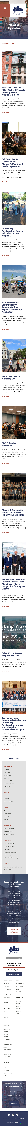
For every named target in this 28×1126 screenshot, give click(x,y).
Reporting (6, 778)
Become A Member (14, 974)
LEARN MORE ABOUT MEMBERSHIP (14, 931)
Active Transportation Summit (12, 855)
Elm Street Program (9, 846)
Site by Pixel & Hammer (13, 1122)
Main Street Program (9, 843)
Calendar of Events (9, 783)
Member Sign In (13, 970)
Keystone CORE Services (10, 870)
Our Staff (6, 798)
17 (14, 758)
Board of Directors (8, 801)
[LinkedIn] (17, 1114)
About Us (6, 796)
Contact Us (7, 786)
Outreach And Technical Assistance (13, 867)
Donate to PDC (8, 781)
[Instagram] (13, 1114)
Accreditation (7, 813)
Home (3, 43)
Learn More (14, 1103)
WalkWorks (7, 849)
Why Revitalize (8, 811)
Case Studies (7, 772)
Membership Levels (9, 834)
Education (6, 816)
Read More (6, 112)
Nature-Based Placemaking (11, 857)
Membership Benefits (9, 831)
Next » (17, 758)
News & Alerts (7, 775)
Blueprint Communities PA (11, 852)
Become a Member (9, 828)
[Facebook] (9, 1114)
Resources (6, 769)
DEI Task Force (7, 819)
